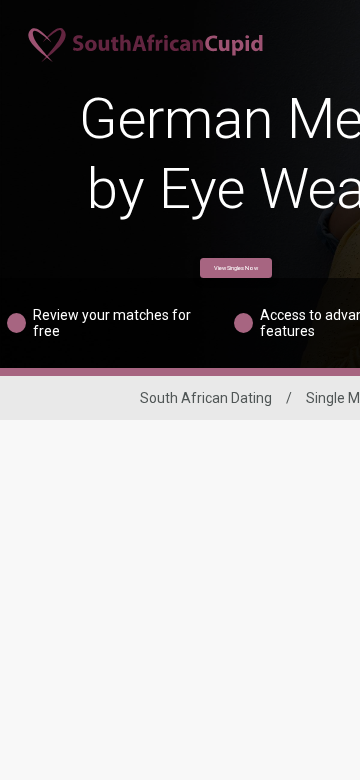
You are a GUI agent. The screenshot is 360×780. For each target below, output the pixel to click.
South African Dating (206, 398)
